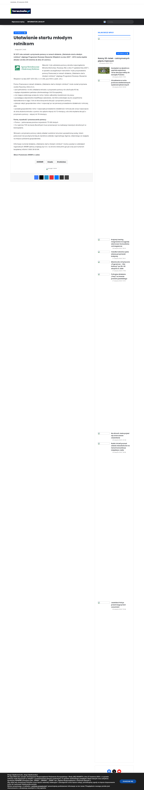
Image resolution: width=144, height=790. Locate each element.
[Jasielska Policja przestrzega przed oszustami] (104, 680)
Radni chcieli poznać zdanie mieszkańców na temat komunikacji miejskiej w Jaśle (120, 446)
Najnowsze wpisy (18, 22)
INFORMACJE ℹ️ (20, 33)
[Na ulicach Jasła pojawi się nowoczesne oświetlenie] (104, 436)
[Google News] (51, 169)
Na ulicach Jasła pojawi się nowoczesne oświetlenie (120, 435)
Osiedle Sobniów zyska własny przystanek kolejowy (120, 254)
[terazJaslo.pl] (20, 11)
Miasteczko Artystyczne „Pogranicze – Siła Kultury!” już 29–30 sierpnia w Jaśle (120, 265)
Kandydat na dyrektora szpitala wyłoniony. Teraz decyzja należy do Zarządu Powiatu (120, 71)
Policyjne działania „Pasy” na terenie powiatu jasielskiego (119, 276)
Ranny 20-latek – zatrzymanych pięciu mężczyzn (113, 59)
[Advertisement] (93, 11)
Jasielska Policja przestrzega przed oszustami (118, 605)
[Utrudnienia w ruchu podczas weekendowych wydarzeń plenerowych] (104, 158)
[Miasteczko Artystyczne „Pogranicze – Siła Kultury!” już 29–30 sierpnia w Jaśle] (104, 265)
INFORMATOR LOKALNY (36, 22)
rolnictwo (62, 162)
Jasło (51, 162)
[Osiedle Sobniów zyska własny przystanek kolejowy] (104, 255)
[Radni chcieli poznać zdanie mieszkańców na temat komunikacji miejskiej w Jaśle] (104, 521)
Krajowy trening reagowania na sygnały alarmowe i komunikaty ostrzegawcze (120, 242)
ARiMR (40, 162)
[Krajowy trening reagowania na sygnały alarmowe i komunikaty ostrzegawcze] (104, 242)
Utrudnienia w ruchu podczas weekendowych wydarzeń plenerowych (120, 82)
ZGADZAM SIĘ (128, 781)
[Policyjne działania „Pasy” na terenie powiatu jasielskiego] (104, 352)
